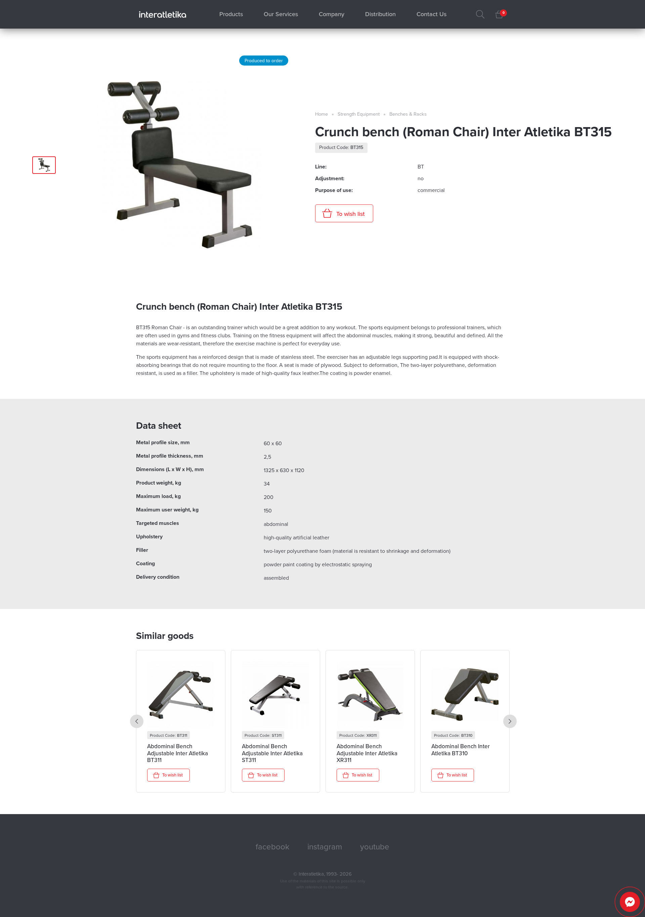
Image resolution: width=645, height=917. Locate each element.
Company (331, 14)
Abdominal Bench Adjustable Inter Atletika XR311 (367, 753)
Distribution (380, 14)
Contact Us (431, 14)
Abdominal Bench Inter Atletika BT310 (460, 750)
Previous (136, 721)
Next (510, 721)
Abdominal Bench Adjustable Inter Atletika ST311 (272, 753)
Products (231, 14)
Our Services (281, 14)
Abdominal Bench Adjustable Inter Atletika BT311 (177, 753)
